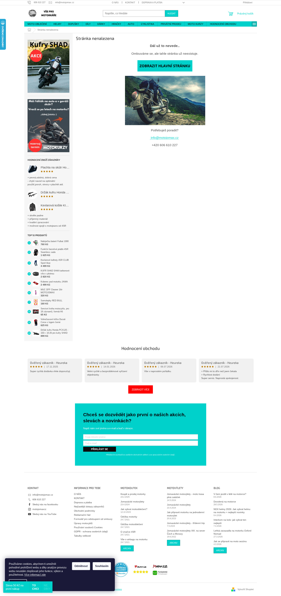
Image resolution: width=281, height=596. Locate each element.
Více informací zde (35, 574)
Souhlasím (101, 566)
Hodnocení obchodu (140, 348)
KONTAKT (130, 2)
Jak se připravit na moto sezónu (230, 541)
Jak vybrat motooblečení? (134, 509)
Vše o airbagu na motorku (134, 539)
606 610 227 (39, 499)
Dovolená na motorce (225, 501)
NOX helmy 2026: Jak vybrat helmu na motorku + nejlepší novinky (232, 511)
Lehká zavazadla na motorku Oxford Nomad (232, 532)
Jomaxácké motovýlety (132, 501)
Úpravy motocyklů (83, 523)
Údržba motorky (129, 516)
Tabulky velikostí (82, 535)
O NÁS (115, 2)
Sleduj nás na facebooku (45, 504)
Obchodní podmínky (84, 510)
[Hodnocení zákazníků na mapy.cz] (160, 569)
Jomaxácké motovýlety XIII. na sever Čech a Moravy (186, 532)
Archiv (127, 548)
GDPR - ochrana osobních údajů (91, 531)
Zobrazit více (140, 389)
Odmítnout (81, 566)
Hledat (171, 13)
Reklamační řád (82, 515)
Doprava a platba (152, 2)
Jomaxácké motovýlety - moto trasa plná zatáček (185, 495)
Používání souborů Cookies (88, 527)
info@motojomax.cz (164, 137)
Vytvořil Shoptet (246, 589)
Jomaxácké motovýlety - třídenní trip (186, 523)
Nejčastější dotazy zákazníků (89, 506)
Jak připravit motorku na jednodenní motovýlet (185, 514)
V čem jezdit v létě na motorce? (230, 494)
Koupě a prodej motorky (133, 494)
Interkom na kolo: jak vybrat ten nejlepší (230, 521)
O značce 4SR (128, 531)
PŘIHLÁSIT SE (99, 449)
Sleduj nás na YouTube (44, 514)
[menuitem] (37, 24)
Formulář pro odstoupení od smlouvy (93, 519)
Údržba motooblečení (132, 524)
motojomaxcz (39, 509)
